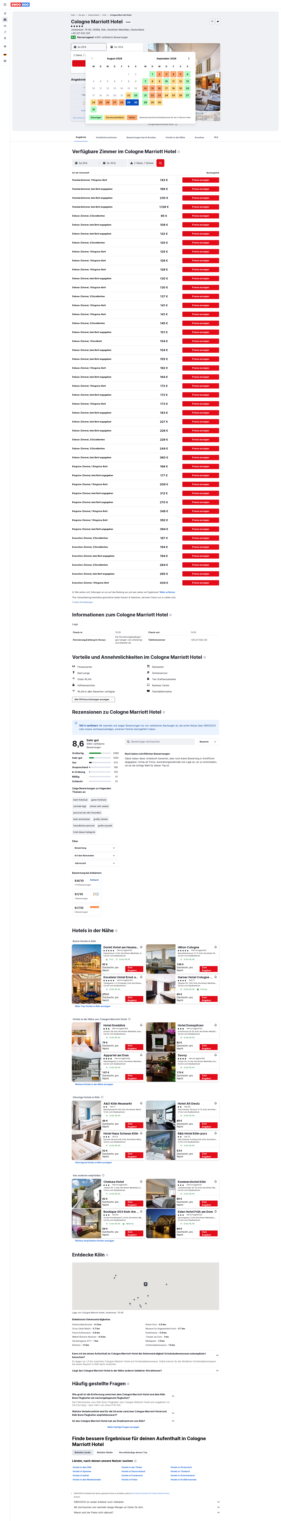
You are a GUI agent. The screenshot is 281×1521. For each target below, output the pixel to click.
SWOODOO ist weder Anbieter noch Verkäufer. (99, 1501)
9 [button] (136, 81)
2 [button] (135, 74)
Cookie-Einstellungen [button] (82, 602)
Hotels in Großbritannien (184, 1479)
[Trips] (5, 46)
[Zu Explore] (5, 38)
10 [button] (93, 88)
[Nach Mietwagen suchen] (5, 26)
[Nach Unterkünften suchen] (5, 20)
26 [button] (107, 102)
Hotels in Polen (129, 1479)
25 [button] (100, 102)
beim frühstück (80, 800)
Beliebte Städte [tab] (105, 1452)
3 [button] (93, 81)
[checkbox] (86, 882)
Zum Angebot (132, 969)
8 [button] (129, 81)
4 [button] (100, 81)
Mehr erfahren (167, 592)
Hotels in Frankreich (132, 1475)
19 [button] (107, 95)
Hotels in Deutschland (133, 1471)
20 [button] (114, 95)
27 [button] (114, 102)
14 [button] (121, 88)
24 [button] (93, 102)
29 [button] (128, 102)
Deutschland (93, 15)
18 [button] (100, 95)
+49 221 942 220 (80, 33)
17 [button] (93, 95)
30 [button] (135, 102)
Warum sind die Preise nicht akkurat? (93, 1512)
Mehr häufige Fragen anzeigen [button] (123, 1427)
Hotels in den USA (82, 1467)
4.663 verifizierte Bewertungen (111, 37)
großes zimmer (101, 819)
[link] (93, 1006)
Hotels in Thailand (180, 1471)
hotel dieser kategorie (84, 832)
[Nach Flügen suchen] (5, 13)
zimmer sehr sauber (99, 806)
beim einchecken (81, 819)
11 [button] (101, 88)
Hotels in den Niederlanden (87, 1479)
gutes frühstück (98, 800)
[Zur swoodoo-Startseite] (20, 4)
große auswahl (105, 825)
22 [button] (128, 95)
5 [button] (107, 81)
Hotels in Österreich (181, 1467)
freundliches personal (83, 825)
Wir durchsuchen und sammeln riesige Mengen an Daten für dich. (108, 1507)
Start (73, 15)
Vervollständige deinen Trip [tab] (133, 1452)
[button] (5, 4)
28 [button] (121, 102)
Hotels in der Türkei (132, 1467)
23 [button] (135, 95)
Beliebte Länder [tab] (83, 1452)
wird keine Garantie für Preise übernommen (150, 1493)
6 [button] (114, 81)
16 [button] (135, 88)
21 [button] (121, 95)
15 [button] (128, 88)
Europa (82, 15)
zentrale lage (79, 806)
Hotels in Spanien (82, 1471)
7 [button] (121, 81)
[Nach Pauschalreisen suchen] (5, 32)
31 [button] (93, 109)
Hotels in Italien (81, 1475)
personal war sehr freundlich (87, 812)
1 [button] (128, 74)
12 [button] (107, 88)
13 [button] (114, 88)
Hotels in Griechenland (183, 1475)
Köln (104, 15)
